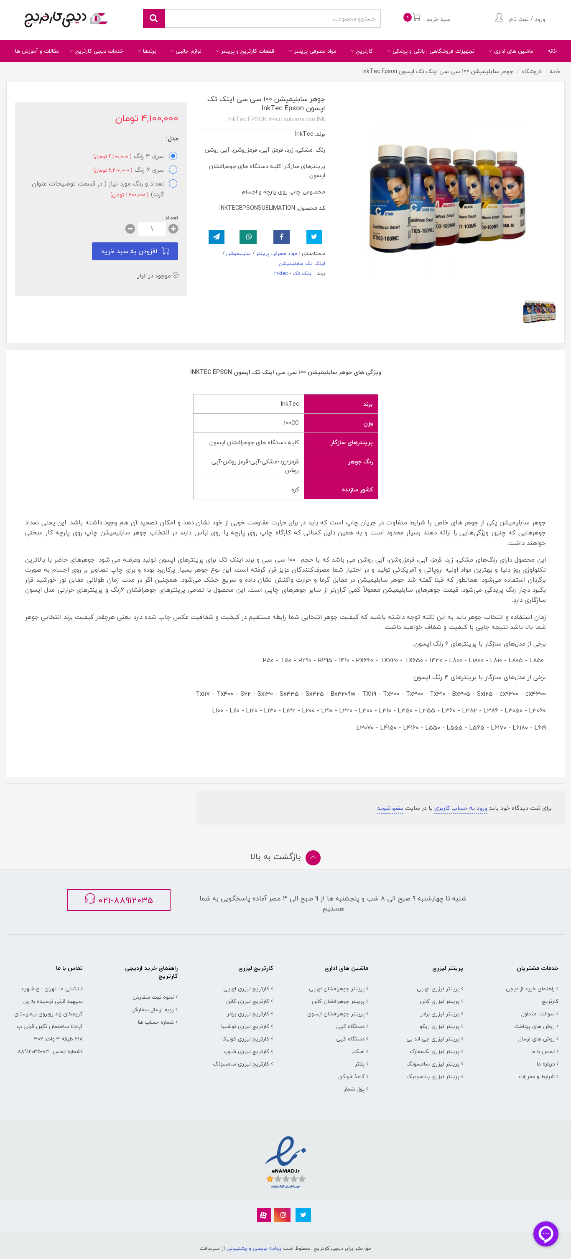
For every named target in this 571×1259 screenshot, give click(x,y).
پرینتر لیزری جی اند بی (432, 1038)
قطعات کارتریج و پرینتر (247, 51)
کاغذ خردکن (351, 1076)
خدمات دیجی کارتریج (98, 51)
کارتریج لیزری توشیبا (245, 1026)
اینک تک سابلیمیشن (302, 263)
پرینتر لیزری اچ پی (438, 988)
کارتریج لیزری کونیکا (245, 1038)
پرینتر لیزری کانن (439, 1001)
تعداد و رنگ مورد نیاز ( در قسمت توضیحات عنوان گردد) (98, 189)
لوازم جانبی (187, 51)
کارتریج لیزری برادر (248, 1013)
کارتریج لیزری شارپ (246, 1051)
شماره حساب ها (156, 1022)
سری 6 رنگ (128, 169)
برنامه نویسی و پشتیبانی (254, 1248)
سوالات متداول (538, 1013)
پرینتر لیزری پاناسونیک (432, 1076)
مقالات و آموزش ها (37, 51)
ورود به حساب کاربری (460, 808)
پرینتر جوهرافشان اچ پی (337, 988)
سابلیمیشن (238, 253)
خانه (552, 51)
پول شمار (354, 1089)
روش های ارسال (536, 1038)
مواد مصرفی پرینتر (314, 51)
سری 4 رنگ (128, 155)
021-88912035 (124, 900)
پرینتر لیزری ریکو (439, 1026)
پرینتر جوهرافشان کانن (338, 1001)
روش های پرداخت (534, 1026)
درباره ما (546, 1063)
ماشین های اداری (512, 51)
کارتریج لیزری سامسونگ (241, 1063)
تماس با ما (543, 1051)
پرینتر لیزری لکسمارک (434, 1051)
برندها (148, 51)
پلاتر (360, 1063)
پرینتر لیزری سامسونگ (432, 1063)
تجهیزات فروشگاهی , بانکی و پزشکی (432, 51)
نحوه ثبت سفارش (153, 997)
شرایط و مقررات (537, 1076)
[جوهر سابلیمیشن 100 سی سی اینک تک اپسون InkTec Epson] (539, 311)
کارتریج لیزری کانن (247, 1001)
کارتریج (363, 51)
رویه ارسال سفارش (152, 1009)
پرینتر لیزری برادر (440, 1013)
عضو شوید (390, 808)
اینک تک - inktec (293, 273)
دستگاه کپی (350, 1026)
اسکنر (358, 1051)
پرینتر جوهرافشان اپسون (336, 1013)
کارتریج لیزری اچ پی (246, 988)
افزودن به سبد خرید (129, 251)
